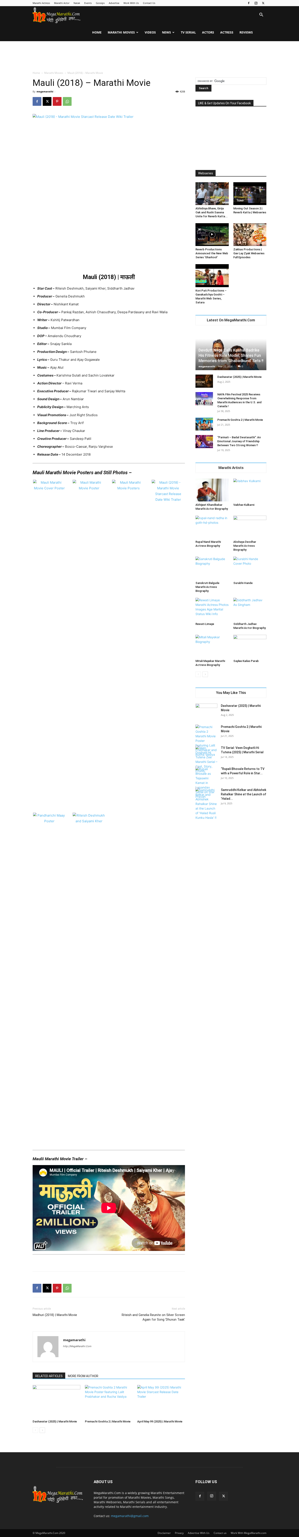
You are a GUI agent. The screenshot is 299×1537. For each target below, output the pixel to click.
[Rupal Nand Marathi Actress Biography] (212, 527)
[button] (261, 15)
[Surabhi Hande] (250, 568)
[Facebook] (248, 3)
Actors (208, 32)
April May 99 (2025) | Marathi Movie (159, 1421)
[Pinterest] (57, 101)
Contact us (220, 1533)
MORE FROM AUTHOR (83, 1376)
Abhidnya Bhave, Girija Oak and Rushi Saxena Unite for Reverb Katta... (211, 212)
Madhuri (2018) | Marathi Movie (55, 1315)
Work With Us (131, 3)
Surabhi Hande (243, 583)
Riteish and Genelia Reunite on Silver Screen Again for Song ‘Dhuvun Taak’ (153, 1317)
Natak (77, 3)
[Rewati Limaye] (212, 609)
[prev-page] (35, 1430)
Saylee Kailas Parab (246, 661)
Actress (226, 32)
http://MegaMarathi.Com (77, 1346)
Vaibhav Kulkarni (243, 504)
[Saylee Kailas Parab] (250, 646)
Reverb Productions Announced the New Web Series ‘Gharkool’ (211, 253)
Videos (150, 32)
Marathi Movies (121, 32)
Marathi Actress (41, 3)
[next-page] (42, 1430)
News (166, 32)
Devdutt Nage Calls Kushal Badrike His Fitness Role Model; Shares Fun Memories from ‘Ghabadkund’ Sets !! (231, 355)
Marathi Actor (61, 3)
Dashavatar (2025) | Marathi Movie (55, 1421)
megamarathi (45, 91)
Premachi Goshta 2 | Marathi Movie (107, 1421)
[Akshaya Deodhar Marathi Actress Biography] (250, 527)
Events (88, 3)
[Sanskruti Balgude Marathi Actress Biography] (212, 568)
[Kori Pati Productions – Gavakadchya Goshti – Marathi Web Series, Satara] (212, 275)
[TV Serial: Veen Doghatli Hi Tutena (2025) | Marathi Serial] (206, 759)
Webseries (205, 173)
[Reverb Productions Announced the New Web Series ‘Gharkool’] (212, 234)
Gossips (100, 3)
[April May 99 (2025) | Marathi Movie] (161, 1401)
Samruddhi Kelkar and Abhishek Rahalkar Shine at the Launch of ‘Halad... (243, 794)
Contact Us (149, 3)
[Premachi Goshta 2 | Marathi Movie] (109, 1401)
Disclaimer (164, 1533)
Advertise (114, 3)
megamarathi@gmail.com (130, 1516)
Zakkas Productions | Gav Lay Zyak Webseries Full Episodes (248, 253)
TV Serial (188, 32)
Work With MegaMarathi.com (248, 1533)
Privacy (179, 1533)
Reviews (246, 32)
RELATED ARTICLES (49, 1376)
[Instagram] (256, 3)
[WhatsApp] (67, 101)
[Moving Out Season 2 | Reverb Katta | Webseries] (250, 193)
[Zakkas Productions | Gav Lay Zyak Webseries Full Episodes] (250, 234)
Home (97, 32)
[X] (263, 3)
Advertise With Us (198, 1533)
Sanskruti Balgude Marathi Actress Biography (207, 587)
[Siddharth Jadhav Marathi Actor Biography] (250, 609)
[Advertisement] (149, 56)
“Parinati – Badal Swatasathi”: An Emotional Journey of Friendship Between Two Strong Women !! (239, 441)
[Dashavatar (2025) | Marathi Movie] (56, 1401)
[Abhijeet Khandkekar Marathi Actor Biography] (212, 490)
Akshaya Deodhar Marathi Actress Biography (244, 545)
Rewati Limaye (204, 624)
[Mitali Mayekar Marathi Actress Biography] (212, 646)
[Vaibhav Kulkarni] (250, 490)
